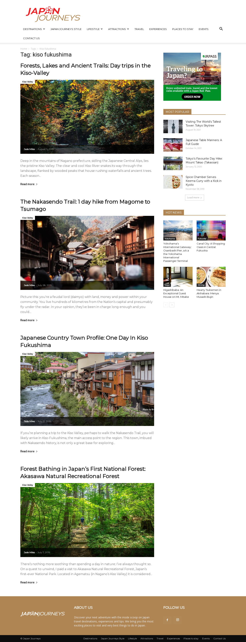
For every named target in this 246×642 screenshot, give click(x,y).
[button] (221, 29)
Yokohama (170, 238)
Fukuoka (202, 238)
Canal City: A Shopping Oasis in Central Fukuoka (211, 247)
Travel (139, 29)
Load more (193, 197)
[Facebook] (167, 620)
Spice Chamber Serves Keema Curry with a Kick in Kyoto (204, 180)
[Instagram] (177, 620)
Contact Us (31, 38)
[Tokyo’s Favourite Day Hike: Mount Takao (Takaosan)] (173, 163)
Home (23, 48)
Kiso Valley (27, 81)
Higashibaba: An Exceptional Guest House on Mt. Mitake (176, 293)
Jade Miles (29, 149)
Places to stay (182, 29)
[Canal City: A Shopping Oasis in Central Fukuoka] (211, 230)
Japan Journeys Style (66, 29)
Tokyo (167, 285)
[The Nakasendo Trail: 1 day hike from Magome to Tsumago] (87, 253)
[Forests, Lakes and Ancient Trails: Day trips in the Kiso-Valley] (87, 117)
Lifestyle (93, 29)
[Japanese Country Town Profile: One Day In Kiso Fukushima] (87, 389)
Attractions (117, 29)
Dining (201, 285)
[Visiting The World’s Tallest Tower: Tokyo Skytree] (173, 126)
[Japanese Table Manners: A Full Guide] (173, 145)
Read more (27, 184)
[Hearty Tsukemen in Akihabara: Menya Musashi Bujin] (211, 277)
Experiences (158, 29)
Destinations (32, 29)
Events (204, 29)
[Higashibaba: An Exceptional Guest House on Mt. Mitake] (178, 277)
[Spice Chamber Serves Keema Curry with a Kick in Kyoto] (173, 182)
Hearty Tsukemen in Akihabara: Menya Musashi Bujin (209, 293)
